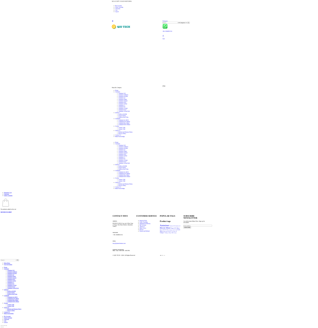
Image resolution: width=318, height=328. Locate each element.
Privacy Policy (122, 133)
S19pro (170, 232)
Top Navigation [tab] (8, 264)
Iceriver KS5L (122, 115)
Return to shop (6, 212)
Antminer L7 (121, 105)
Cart (116, 10)
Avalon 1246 (121, 127)
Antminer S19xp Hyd (124, 111)
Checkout (117, 8)
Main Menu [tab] (7, 263)
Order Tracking (119, 7)
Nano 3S (175, 231)
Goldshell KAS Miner (124, 121)
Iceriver (170, 229)
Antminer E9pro (122, 99)
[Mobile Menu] (112, 21)
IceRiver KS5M (122, 114)
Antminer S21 (122, 93)
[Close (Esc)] (6, 325)
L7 (171, 231)
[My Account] (163, 35)
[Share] (4, 325)
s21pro (175, 232)
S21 (173, 232)
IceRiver (117, 112)
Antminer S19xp (122, 103)
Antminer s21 (177, 225)
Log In (117, 11)
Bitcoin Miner (165, 228)
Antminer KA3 (122, 109)
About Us (117, 130)
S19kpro (166, 232)
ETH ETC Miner (166, 229)
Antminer (117, 92)
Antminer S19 (172, 225)
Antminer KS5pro (123, 96)
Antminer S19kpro (123, 95)
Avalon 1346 (121, 129)
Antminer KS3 (122, 102)
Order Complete (8, 195)
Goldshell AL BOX (123, 120)
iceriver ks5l (175, 229)
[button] (165, 21)
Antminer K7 (121, 106)
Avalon (117, 126)
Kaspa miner (165, 231)
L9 (172, 231)
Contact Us (118, 135)
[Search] (188, 23)
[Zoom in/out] (1, 325)
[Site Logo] (121, 27)
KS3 (169, 231)
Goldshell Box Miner (124, 123)
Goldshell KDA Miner (124, 124)
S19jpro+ (162, 232)
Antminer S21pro (123, 100)
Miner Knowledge (120, 136)
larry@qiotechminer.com (119, 243)
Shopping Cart (8, 192)
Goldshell (117, 118)
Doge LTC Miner (175, 228)
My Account (118, 5)
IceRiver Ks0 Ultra (123, 117)
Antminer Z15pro (123, 108)
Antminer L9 (121, 97)
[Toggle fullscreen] (3, 325)
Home (116, 90)
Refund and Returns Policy (125, 132)
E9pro (161, 229)
